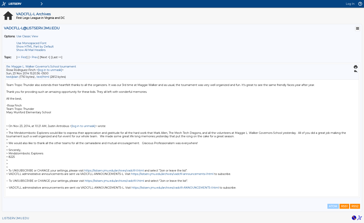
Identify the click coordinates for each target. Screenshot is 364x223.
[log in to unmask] (50, 70)
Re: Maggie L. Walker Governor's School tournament (41, 66)
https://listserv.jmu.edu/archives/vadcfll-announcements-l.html (172, 174)
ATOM (333, 206)
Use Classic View (27, 36)
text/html (43, 77)
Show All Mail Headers (31, 50)
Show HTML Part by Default (35, 46)
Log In (350, 4)
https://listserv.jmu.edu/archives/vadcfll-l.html (114, 170)
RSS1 (344, 206)
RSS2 (355, 206)
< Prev (33, 57)
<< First (22, 57)
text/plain (12, 77)
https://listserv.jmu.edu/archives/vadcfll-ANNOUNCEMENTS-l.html (175, 187)
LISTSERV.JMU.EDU (15, 218)
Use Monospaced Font (31, 43)
